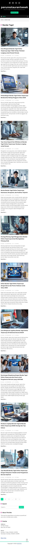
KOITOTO (19, 543)
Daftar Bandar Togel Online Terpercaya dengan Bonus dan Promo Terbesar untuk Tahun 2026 (13, 286)
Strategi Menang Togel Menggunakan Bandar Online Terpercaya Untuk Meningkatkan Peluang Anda (14, 239)
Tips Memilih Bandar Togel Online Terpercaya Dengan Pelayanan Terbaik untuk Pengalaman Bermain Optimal (14, 472)
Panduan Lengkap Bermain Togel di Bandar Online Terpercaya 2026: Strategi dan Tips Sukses (13, 426)
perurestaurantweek (14, 7)
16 (15, 499)
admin (3, 55)
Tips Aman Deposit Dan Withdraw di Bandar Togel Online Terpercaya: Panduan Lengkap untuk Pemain (14, 144)
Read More (3, 71)
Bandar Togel (5, 44)
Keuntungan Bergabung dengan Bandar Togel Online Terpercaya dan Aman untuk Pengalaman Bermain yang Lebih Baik (14, 377)
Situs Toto (3, 538)
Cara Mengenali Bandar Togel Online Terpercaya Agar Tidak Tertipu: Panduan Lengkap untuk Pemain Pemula (13, 51)
